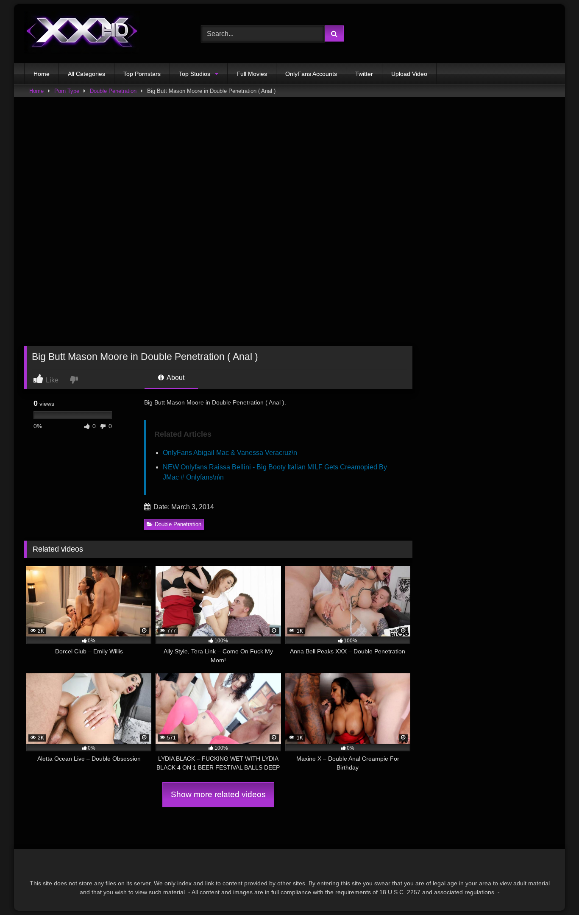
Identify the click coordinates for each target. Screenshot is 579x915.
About (174, 377)
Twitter (364, 73)
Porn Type (66, 91)
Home (41, 73)
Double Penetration (113, 91)
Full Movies (252, 73)
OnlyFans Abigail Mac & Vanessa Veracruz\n (230, 452)
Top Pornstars (142, 73)
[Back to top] (552, 890)
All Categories (86, 73)
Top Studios (194, 73)
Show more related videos (218, 794)
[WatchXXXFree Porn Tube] (82, 33)
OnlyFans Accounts (311, 73)
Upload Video (409, 73)
